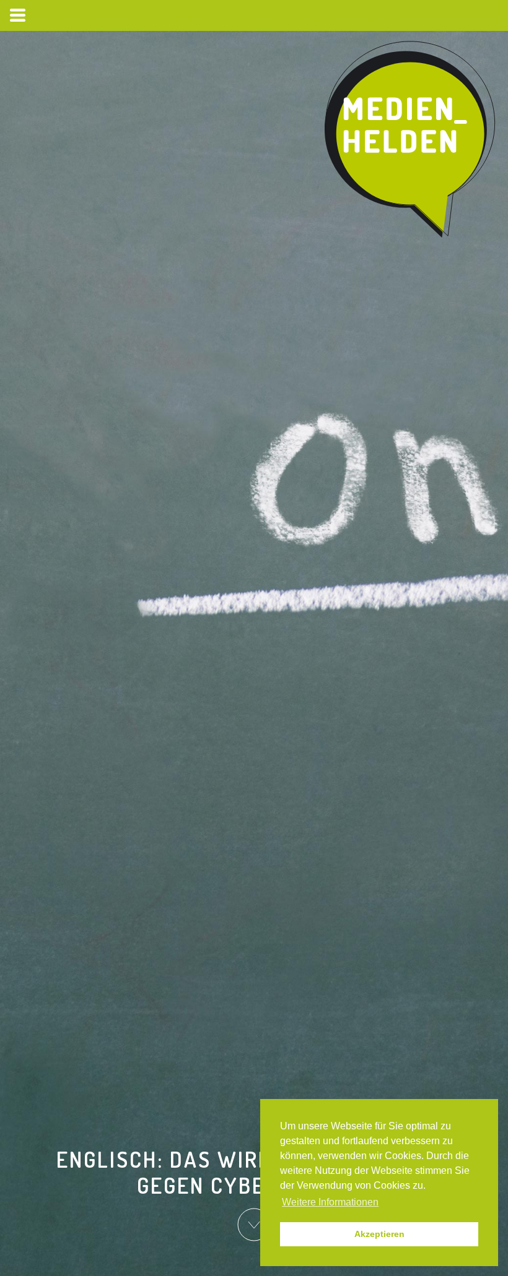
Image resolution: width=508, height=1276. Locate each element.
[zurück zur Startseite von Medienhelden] (411, 140)
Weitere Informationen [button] (330, 1202)
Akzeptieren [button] (379, 1234)
